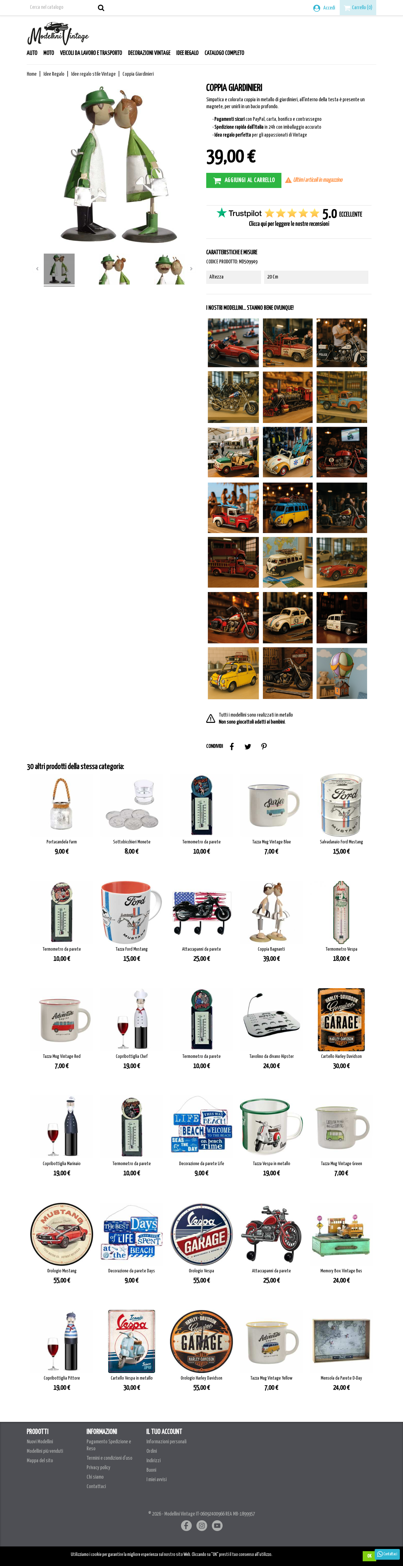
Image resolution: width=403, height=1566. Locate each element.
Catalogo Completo (224, 53)
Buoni (151, 1470)
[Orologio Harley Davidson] (201, 1341)
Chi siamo (95, 1477)
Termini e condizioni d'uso (109, 1458)
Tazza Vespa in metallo (271, 1163)
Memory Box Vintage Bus (341, 1271)
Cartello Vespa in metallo (132, 1378)
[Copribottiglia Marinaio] (61, 1126)
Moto (48, 53)
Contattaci (96, 1486)
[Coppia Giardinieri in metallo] (59, 270)
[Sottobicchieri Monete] (131, 805)
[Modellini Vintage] (58, 32)
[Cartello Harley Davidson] (341, 1019)
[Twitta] (247, 746)
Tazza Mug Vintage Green (341, 1163)
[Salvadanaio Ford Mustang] (341, 805)
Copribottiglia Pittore (62, 1378)
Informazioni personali (166, 1442)
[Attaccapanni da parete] (201, 912)
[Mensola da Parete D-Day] (341, 1341)
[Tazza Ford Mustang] (131, 912)
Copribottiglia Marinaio (62, 1163)
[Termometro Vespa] (341, 912)
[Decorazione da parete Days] (131, 1234)
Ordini (151, 1451)
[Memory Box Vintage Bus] (341, 1234)
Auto (32, 53)
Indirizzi (153, 1460)
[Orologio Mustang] (61, 1234)
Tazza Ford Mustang (132, 949)
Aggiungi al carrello (250, 180)
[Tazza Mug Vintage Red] (61, 1019)
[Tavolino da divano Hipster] (271, 1019)
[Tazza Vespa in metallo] (271, 1126)
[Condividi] (231, 746)
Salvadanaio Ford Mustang (341, 842)
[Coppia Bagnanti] (271, 912)
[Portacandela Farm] (61, 805)
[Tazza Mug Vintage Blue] (271, 805)
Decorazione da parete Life (201, 1163)
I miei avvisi (156, 1479)
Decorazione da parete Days (131, 1271)
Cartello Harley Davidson (341, 1056)
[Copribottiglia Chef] (131, 1019)
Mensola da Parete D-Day (341, 1378)
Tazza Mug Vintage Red (62, 1056)
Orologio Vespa (201, 1271)
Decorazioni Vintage (149, 53)
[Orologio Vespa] (201, 1234)
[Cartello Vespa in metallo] (131, 1341)
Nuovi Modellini (40, 1442)
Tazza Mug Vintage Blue (271, 842)
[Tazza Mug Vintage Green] (341, 1126)
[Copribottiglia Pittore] (61, 1341)
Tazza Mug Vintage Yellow (271, 1378)
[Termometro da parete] (201, 805)
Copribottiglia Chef (132, 1056)
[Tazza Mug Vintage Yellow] (271, 1341)
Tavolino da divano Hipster (271, 1056)
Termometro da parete (201, 842)
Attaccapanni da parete (201, 949)
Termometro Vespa (341, 949)
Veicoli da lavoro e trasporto (91, 53)
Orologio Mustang (62, 1271)
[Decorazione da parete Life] (201, 1126)
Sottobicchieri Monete (131, 842)
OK (369, 1556)
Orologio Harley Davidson (201, 1378)
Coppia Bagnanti (271, 949)
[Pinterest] (264, 746)
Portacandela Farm (62, 842)
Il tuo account (164, 1432)
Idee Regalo (187, 53)
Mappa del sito (40, 1460)
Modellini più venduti (45, 1451)
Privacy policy (98, 1467)
